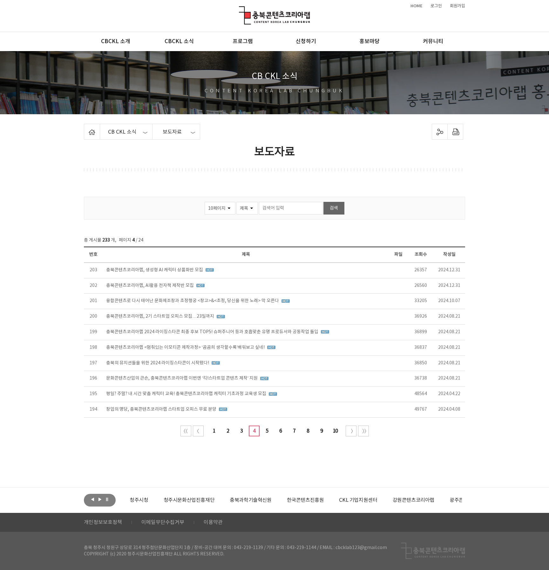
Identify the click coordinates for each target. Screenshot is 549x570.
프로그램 (243, 41)
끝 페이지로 (363, 431)
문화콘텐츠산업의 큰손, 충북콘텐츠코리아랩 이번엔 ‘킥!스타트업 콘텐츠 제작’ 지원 (182, 378)
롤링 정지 (107, 499)
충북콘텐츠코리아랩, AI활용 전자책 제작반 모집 (150, 285)
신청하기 (306, 41)
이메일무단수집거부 (162, 522)
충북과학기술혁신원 (250, 500)
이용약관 (213, 522)
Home (85, 127)
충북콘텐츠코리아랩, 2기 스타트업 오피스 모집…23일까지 (160, 316)
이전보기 (92, 499)
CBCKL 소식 (179, 41)
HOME (416, 6)
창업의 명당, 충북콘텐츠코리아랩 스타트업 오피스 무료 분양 (161, 409)
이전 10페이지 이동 (198, 431)
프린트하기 (455, 131)
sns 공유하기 (440, 131)
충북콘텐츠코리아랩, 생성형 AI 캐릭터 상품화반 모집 (155, 270)
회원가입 (457, 6)
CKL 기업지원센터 (358, 500)
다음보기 (100, 499)
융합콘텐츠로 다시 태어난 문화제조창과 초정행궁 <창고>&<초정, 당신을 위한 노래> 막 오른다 (193, 300)
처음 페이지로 (185, 431)
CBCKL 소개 (115, 41)
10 (335, 431)
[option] (139, 500)
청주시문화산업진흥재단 (189, 500)
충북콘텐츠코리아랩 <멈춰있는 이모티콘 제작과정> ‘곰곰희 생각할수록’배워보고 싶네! (186, 347)
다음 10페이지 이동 (351, 431)
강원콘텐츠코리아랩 (413, 500)
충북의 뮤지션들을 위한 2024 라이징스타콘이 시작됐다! (158, 363)
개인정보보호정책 (103, 522)
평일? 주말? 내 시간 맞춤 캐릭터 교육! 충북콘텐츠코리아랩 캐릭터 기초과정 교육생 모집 (186, 393)
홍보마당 (369, 41)
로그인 (436, 6)
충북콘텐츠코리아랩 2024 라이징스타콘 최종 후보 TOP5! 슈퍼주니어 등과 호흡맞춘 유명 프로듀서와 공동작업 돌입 (212, 332)
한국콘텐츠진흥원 (305, 500)
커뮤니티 (433, 41)
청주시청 (139, 500)
